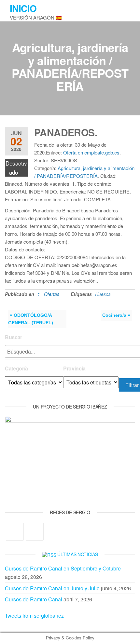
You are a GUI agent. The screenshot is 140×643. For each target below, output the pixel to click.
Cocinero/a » (116, 315)
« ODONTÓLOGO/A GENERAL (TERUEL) (30, 319)
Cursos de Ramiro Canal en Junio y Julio (52, 588)
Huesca (103, 294)
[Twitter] (15, 532)
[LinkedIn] (35, 532)
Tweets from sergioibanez (34, 615)
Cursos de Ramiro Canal (33, 599)
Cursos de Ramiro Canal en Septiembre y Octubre (63, 568)
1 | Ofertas (48, 294)
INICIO (23, 8)
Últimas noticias (77, 554)
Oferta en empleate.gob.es (91, 152)
